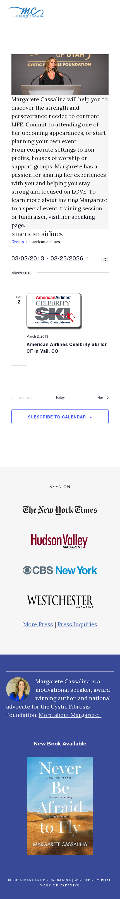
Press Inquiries (77, 624)
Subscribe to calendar (57, 417)
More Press (38, 624)
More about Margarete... (70, 714)
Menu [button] (107, 12)
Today (60, 397)
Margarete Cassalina (25, 13)
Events (17, 241)
